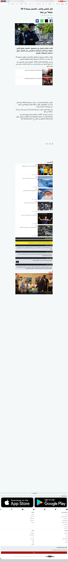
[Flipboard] (55, 509)
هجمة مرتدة (32, 538)
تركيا (51, 143)
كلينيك (33, 542)
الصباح (33, 540)
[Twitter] (22, 509)
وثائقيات (32, 544)
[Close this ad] (0, 558)
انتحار (45, 143)
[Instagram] (11, 509)
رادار (33, 536)
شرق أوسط (66, 533)
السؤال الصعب (31, 534)
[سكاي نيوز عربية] (62, 1)
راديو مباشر (32, 516)
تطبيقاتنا (32, 514)
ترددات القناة (32, 518)
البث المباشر (32, 520)
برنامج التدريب (65, 518)
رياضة (67, 536)
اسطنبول (22, 116)
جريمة (49, 143)
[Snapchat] (44, 509)
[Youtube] (33, 509)
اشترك (34, 552)
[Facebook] (0, 509)
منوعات (50, 272)
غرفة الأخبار (32, 533)
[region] (34, 561)
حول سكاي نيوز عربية (64, 516)
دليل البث (32, 522)
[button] (51, 20)
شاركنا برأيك (66, 528)
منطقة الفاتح (37, 64)
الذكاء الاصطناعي (65, 538)
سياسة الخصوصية (65, 522)
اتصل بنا (66, 514)
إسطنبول (41, 57)
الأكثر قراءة (49, 162)
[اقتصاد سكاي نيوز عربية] (7, 1)
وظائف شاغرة (65, 524)
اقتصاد (66, 540)
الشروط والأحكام (65, 520)
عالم (67, 534)
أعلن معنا (66, 526)
